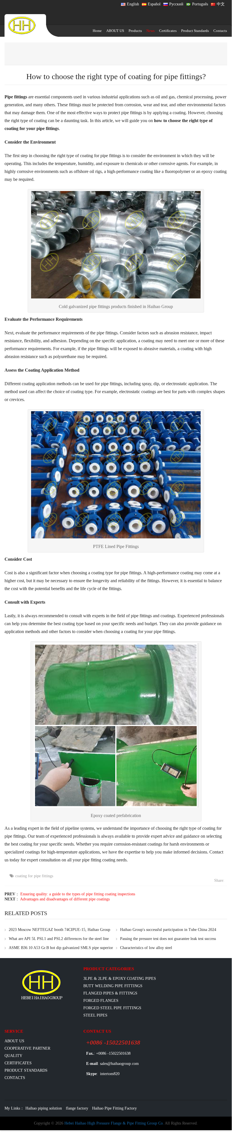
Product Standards (195, 31)
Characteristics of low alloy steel (146, 948)
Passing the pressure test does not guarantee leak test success (168, 939)
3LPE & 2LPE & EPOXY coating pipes (119, 978)
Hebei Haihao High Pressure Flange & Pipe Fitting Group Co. (114, 1123)
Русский (176, 4)
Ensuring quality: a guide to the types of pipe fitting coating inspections (77, 894)
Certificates (168, 31)
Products (135, 31)
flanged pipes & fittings (110, 993)
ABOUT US (115, 31)
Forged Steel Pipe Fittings (112, 1008)
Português (200, 4)
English (133, 4)
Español (154, 4)
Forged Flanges (100, 1000)
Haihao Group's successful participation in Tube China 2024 (168, 930)
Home (97, 31)
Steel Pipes (95, 1015)
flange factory (77, 1108)
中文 (221, 4)
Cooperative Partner (27, 1048)
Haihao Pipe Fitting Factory (114, 1108)
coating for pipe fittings (34, 876)
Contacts (220, 31)
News (150, 31)
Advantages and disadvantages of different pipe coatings (65, 899)
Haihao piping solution (43, 1108)
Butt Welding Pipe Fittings (112, 986)
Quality (13, 1056)
